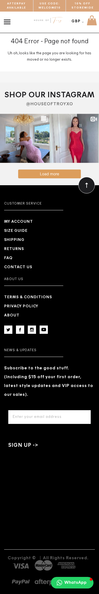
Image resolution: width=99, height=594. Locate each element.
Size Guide (16, 231)
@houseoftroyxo (49, 104)
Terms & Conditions (28, 297)
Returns (14, 249)
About (12, 315)
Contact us (18, 267)
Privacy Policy (21, 306)
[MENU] (8, 19)
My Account (18, 222)
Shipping (14, 240)
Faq (8, 258)
